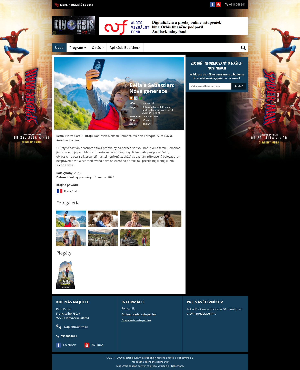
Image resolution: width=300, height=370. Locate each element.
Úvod (59, 47)
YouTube (97, 345)
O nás (97, 47)
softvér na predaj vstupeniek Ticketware (160, 366)
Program (76, 47)
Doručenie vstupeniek (136, 320)
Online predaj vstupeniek (138, 314)
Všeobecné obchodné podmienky (150, 361)
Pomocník (127, 308)
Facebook (69, 345)
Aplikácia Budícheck (125, 47)
